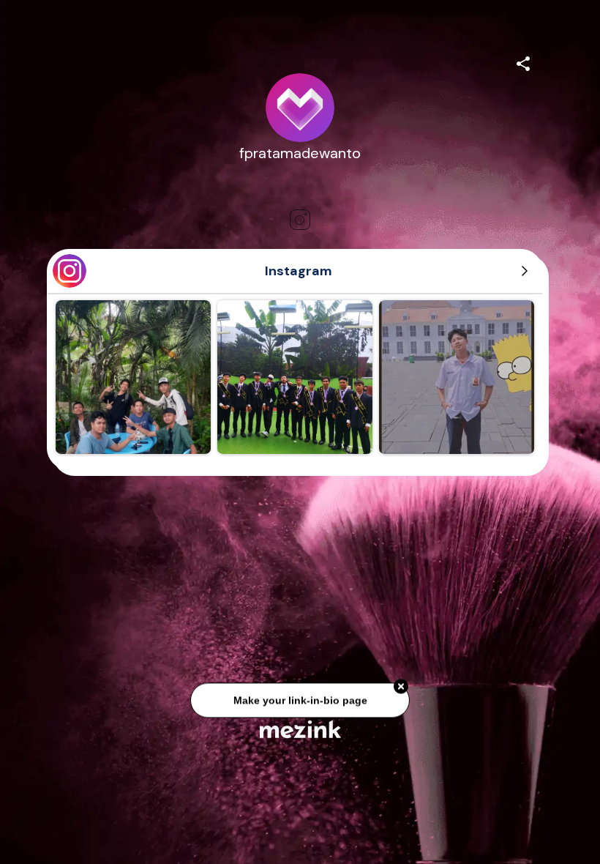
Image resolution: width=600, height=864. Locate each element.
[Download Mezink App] (300, 729)
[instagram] (300, 219)
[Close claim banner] (401, 684)
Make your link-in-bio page (300, 697)
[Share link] (523, 61)
